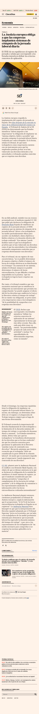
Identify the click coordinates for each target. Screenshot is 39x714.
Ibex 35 (4, 10)
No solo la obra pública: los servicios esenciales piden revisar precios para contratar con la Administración (19, 664)
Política (22, 27)
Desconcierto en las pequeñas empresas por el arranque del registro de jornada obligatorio (23, 572)
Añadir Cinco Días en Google (11, 112)
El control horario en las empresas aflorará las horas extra (6, 341)
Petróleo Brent (29, 10)
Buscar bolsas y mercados (10, 689)
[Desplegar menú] (3, 14)
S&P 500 (16, 10)
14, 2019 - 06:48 (19, 103)
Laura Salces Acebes (30, 576)
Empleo (10, 27)
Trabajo (4, 32)
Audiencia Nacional (21, 506)
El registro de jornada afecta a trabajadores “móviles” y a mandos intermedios (7, 330)
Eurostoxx (9, 698)
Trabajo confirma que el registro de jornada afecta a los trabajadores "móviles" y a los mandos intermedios (18, 561)
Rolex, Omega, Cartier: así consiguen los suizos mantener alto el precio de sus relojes (18, 681)
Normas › (34, 550)
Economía (7, 23)
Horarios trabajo (16, 586)
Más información (6, 593)
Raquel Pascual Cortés (8, 565)
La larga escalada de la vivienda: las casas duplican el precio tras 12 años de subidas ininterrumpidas (17, 671)
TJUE (18, 309)
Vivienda (4, 27)
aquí (28, 598)
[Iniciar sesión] (36, 14)
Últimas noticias (30, 27)
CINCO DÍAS (20, 101)
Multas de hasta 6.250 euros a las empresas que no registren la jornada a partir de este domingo (7, 317)
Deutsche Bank (8, 225)
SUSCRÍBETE (30, 14)
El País (35, 18)
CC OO (4, 465)
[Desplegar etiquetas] (36, 585)
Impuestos (15, 27)
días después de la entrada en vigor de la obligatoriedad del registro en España (19, 124)
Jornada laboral (6, 586)
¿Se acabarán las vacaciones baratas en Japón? (20, 676)
